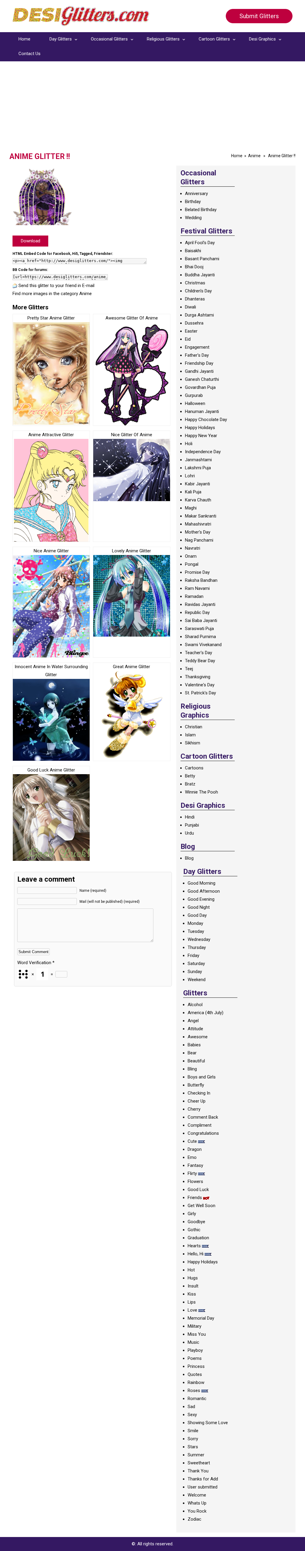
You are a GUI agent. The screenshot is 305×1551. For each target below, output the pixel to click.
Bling (192, 1069)
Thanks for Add (203, 1479)
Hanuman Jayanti (202, 411)
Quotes (195, 1374)
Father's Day (197, 355)
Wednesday (199, 939)
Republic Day (197, 612)
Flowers (195, 1181)
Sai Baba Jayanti (201, 620)
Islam (190, 735)
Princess (196, 1366)
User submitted (202, 1487)
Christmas (195, 283)
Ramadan (194, 596)
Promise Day (197, 572)
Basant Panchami (202, 258)
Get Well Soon (201, 1205)
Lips (192, 1302)
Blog (189, 858)
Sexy (192, 1414)
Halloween (195, 403)
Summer (196, 1455)
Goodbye (196, 1221)
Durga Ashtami (199, 315)
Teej (189, 668)
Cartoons (194, 768)
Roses (194, 1390)
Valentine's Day (199, 685)
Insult (193, 1286)
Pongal (191, 564)
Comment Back (203, 1117)
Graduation (198, 1237)
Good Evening (201, 899)
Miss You (197, 1334)
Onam (191, 556)
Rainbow (196, 1382)
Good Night (199, 907)
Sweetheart (199, 1463)
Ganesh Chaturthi (202, 379)
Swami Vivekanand (203, 644)
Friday (193, 955)
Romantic (197, 1398)
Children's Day (198, 291)
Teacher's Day (198, 652)
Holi (188, 443)
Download (30, 241)
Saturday (196, 963)
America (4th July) (205, 1012)
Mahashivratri (198, 524)
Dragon (195, 1149)
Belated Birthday (201, 209)
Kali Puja (193, 492)
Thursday (197, 947)
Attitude (195, 1028)
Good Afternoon (204, 891)
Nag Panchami (199, 540)
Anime (254, 155)
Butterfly (196, 1085)
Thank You (198, 1471)
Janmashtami (198, 459)
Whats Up (197, 1503)
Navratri (192, 548)
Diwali (190, 307)
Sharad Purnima (200, 636)
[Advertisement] (152, 107)
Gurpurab (194, 395)
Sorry (193, 1438)
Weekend (197, 979)
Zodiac (194, 1519)
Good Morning (201, 883)
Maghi (191, 508)
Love (192, 1310)
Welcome (197, 1495)
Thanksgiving (197, 676)
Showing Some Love (208, 1422)
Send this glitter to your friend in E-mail (56, 285)
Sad (191, 1406)
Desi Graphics (262, 39)
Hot (191, 1270)
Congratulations (203, 1133)
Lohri (190, 475)
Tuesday (196, 931)
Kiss (192, 1294)
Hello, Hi (195, 1254)
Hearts (194, 1245)
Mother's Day (197, 532)
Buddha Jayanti (200, 275)
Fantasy (195, 1165)
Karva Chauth (198, 500)
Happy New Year (201, 435)
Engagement (197, 347)
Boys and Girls (202, 1077)
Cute (192, 1141)
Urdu (189, 833)
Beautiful (196, 1061)
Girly (192, 1213)
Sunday (195, 971)
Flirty (192, 1173)
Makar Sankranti (200, 516)
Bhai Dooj (194, 266)
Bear (192, 1053)
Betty (190, 776)
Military (194, 1326)
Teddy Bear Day (200, 660)
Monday (195, 923)
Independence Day (203, 451)
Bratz (190, 784)
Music (193, 1342)
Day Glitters (60, 39)
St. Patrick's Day (200, 693)
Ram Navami (197, 588)
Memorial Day (201, 1318)
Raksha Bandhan (201, 580)
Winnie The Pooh (201, 792)
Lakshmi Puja (198, 467)
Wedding (193, 217)
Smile (193, 1430)
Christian (193, 726)
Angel (193, 1020)
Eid (188, 339)
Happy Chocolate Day (206, 419)
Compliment (199, 1125)
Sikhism (192, 743)
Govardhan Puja (200, 387)
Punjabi (192, 825)
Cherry (194, 1109)
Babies (194, 1044)
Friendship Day (199, 363)
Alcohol (195, 1004)
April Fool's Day (200, 242)
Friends (195, 1197)
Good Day (197, 915)
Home (24, 39)
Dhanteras (195, 299)
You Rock (197, 1511)
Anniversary (196, 193)
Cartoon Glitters (214, 39)
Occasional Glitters (109, 39)
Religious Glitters (163, 39)
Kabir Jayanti (197, 484)
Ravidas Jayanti (200, 604)
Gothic (194, 1229)
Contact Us (29, 53)
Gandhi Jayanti (199, 371)
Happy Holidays (200, 427)
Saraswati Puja (199, 628)
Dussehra (194, 323)
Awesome (198, 1036)
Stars (193, 1446)
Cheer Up (197, 1101)
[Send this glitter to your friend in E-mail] (15, 285)
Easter (191, 331)
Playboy (195, 1350)
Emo (192, 1157)
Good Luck (198, 1189)
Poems (195, 1358)
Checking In (199, 1093)
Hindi (189, 817)
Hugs (193, 1278)
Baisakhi (193, 250)
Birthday (193, 201)
